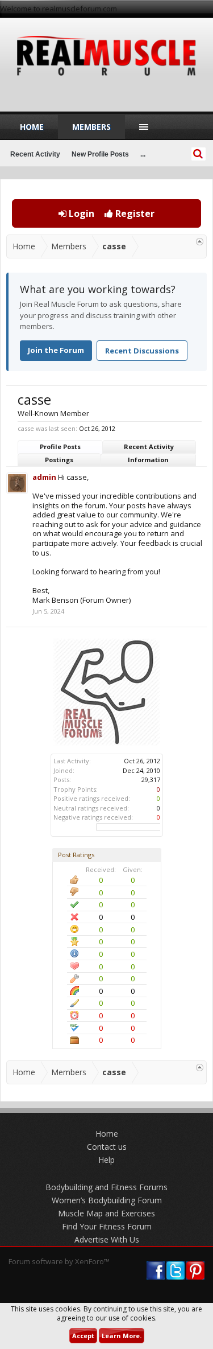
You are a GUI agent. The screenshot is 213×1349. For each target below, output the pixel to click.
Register (133, 213)
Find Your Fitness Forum (107, 1226)
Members (91, 126)
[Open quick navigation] (199, 241)
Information (148, 459)
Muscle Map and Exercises (106, 1213)
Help (106, 1159)
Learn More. (121, 1335)
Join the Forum (56, 350)
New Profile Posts (100, 154)
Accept (83, 1335)
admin (44, 477)
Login (80, 213)
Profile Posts (60, 446)
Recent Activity (149, 446)
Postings (59, 459)
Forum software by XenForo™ (59, 1261)
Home (32, 126)
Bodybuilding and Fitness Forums (106, 1187)
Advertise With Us (106, 1239)
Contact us (107, 1146)
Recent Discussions (142, 351)
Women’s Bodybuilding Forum (107, 1200)
